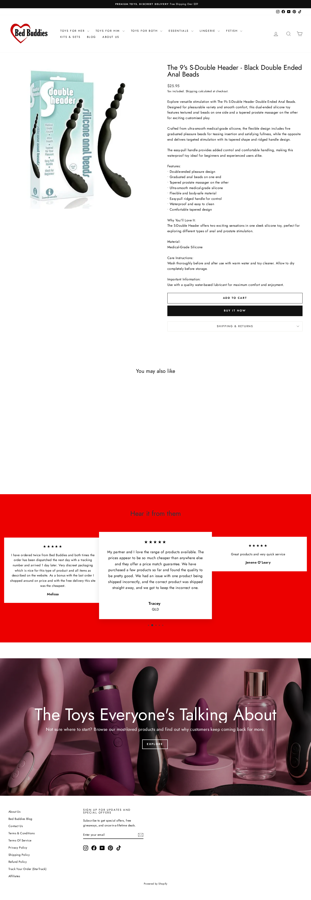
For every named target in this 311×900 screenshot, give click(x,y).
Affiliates (14, 876)
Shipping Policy (19, 855)
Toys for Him (108, 31)
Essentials (179, 31)
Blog (91, 37)
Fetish (232, 31)
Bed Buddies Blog (20, 819)
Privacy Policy (17, 847)
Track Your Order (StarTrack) (27, 869)
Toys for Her (73, 31)
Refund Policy (17, 862)
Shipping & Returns (235, 326)
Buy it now (235, 311)
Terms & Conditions (21, 833)
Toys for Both (145, 31)
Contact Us (15, 826)
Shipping (192, 91)
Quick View (43, 449)
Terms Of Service (19, 840)
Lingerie (208, 31)
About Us (110, 37)
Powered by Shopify (155, 884)
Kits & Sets (70, 37)
